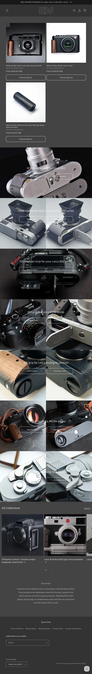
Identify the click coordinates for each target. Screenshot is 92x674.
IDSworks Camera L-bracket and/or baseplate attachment (18, 560)
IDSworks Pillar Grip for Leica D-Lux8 (59, 66)
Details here (32, 270)
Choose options (25, 77)
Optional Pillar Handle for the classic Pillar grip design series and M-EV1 (25, 126)
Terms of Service (17, 628)
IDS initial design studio (67, 663)
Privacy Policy (57, 628)
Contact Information (73, 628)
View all (87, 508)
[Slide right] (51, 570)
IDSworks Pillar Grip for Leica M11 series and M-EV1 (24, 66)
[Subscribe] (46, 643)
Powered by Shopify (80, 663)
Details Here (32, 176)
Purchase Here (60, 176)
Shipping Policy (44, 628)
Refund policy (31, 628)
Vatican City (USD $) (15, 664)
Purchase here (60, 320)
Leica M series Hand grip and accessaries (63, 559)
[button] (7, 10)
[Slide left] (40, 570)
